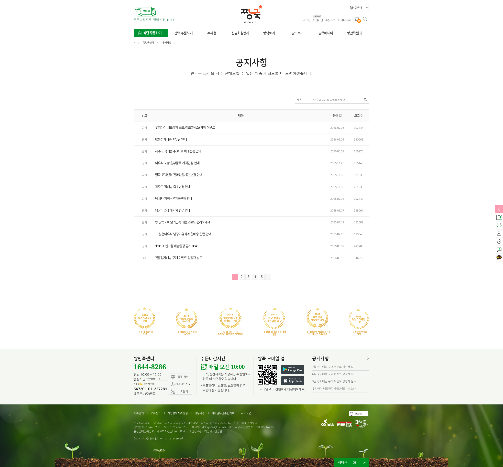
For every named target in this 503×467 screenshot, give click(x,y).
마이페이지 (344, 20)
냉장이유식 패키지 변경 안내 (172, 210)
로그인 (306, 20)
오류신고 (156, 413)
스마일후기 (499, 226)
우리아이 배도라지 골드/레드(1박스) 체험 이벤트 (185, 127)
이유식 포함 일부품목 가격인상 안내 (177, 163)
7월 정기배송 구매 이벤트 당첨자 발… (334, 366)
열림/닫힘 (499, 209)
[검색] (365, 99)
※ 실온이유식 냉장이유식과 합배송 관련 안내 (183, 234)
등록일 (337, 115)
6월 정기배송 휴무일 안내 (171, 139)
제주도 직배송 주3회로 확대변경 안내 (178, 151)
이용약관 (200, 413)
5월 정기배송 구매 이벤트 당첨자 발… (334, 381)
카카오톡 (499, 258)
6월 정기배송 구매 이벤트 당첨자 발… (334, 374)
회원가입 (318, 20)
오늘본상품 (499, 242)
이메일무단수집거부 (222, 413)
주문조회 (330, 20)
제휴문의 (139, 413)
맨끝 (268, 277)
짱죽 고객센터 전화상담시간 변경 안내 (178, 175)
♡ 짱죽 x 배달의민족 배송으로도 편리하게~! (182, 222)
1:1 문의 (499, 250)
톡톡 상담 (183, 376)
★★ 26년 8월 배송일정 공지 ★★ (176, 246)
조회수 (358, 115)
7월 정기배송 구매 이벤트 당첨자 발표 (178, 258)
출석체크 (499, 234)
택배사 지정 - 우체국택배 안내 (173, 198)
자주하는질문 (183, 384)
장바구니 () (347, 462)
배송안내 (499, 217)
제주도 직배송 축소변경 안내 (172, 187)
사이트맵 (246, 413)
